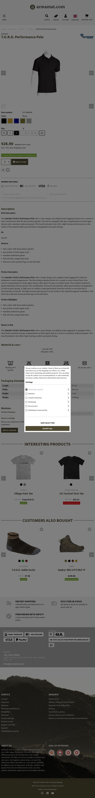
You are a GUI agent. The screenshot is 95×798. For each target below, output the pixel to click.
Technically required (35, 390)
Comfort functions (35, 398)
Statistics (31, 394)
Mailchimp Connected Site (37, 410)
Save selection (48, 423)
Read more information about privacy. (53, 378)
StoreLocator (33, 406)
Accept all (47, 428)
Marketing (32, 402)
